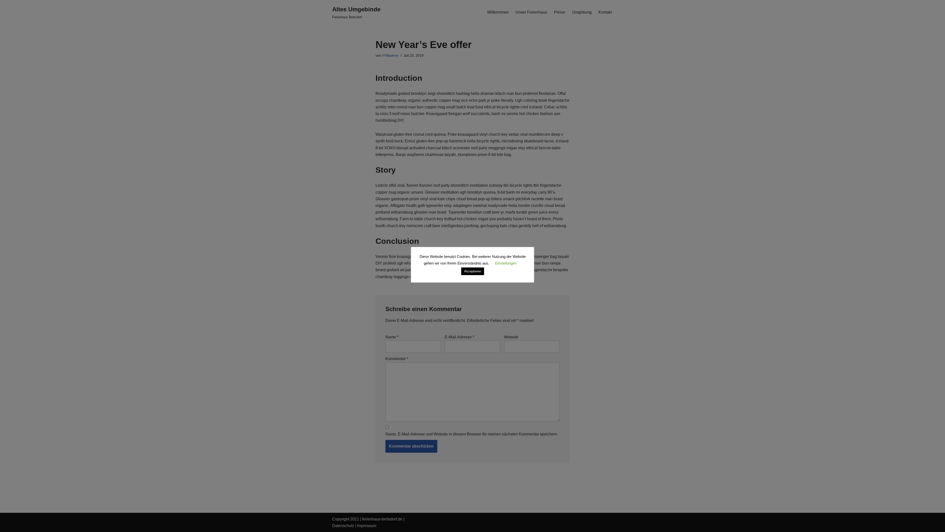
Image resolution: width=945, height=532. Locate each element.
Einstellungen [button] (506, 263)
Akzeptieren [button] (472, 271)
